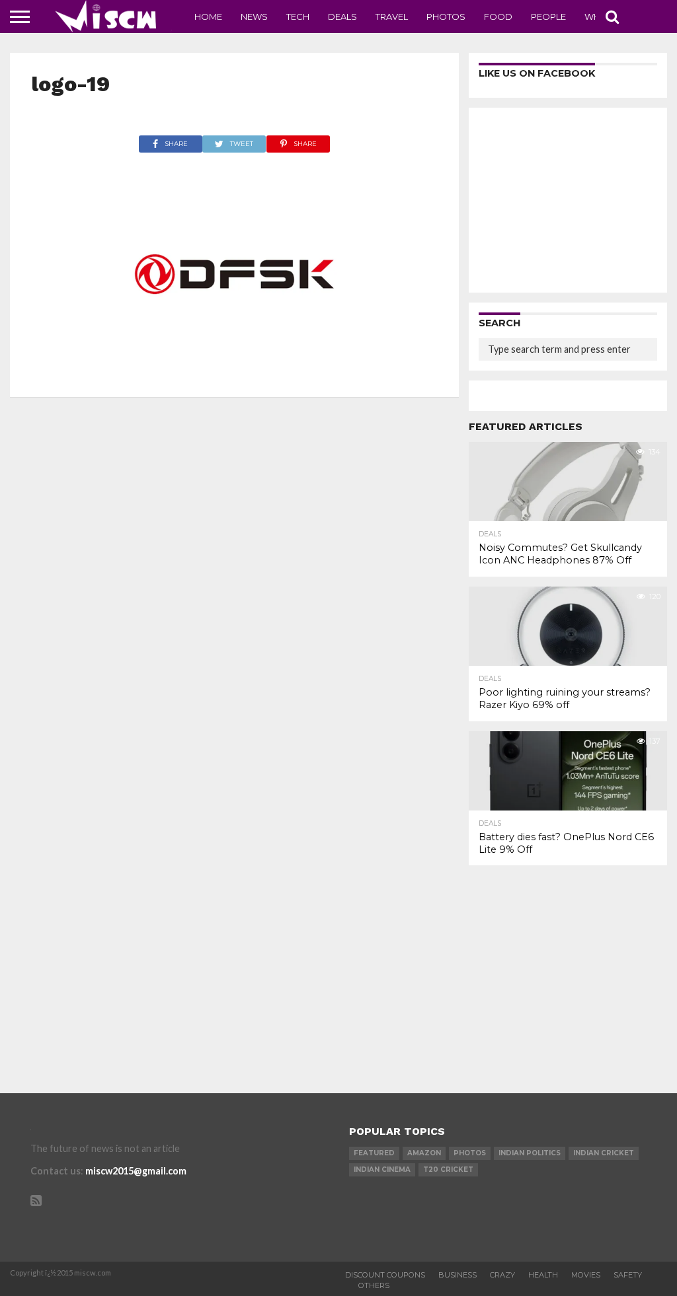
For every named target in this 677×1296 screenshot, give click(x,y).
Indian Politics (529, 1153)
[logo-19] (234, 371)
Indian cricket (603, 1153)
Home (208, 16)
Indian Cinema (382, 1169)
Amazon (424, 1153)
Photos (445, 16)
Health (543, 1274)
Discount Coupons (385, 1274)
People (548, 16)
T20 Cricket (448, 1169)
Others (373, 1285)
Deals (342, 16)
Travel (392, 16)
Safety (628, 1274)
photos (470, 1153)
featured (374, 1153)
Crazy (502, 1274)
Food (498, 16)
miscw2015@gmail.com (135, 1170)
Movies (585, 1274)
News (254, 16)
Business (457, 1274)
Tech (297, 16)
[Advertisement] (568, 200)
